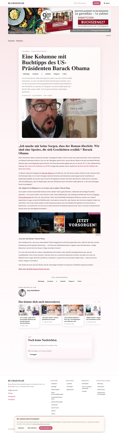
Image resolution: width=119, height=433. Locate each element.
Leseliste (69, 383)
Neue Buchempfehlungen (57, 393)
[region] (59, 317)
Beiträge (53, 386)
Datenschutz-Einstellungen (101, 393)
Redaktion (19, 41)
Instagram (12, 396)
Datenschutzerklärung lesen (41, 424)
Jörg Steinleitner (33, 290)
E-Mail (64, 74)
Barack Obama (47, 173)
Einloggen (33, 354)
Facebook (35, 74)
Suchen (96, 3)
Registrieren (70, 389)
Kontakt (84, 391)
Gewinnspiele (55, 389)
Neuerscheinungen (57, 402)
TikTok (10, 393)
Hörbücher (54, 405)
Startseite (11, 41)
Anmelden (70, 386)
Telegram (57, 74)
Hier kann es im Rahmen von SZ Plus (38, 166)
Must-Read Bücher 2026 (56, 398)
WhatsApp (26, 74)
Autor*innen (55, 408)
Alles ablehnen (32, 428)
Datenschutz (101, 389)
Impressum (100, 386)
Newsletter (85, 383)
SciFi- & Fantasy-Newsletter (87, 387)
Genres (53, 411)
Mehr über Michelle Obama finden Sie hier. (34, 269)
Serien (53, 414)
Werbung (100, 383)
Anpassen (21, 428)
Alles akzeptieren (45, 428)
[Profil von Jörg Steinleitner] (22, 293)
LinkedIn (48, 74)
